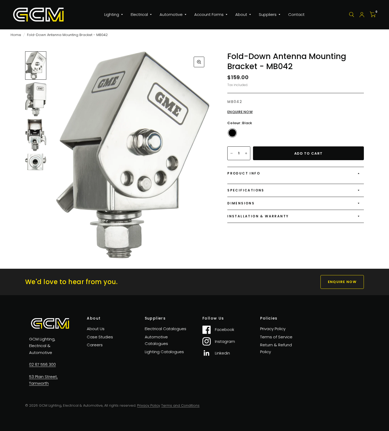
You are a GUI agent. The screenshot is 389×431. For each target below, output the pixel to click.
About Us (96, 328)
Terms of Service (276, 337)
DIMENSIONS (241, 203)
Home (16, 34)
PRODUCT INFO (243, 173)
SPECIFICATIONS (245, 190)
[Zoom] (199, 62)
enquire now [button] (342, 281)
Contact (296, 14)
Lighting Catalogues (164, 351)
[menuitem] (113, 14)
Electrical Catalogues (165, 328)
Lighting (111, 14)
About (241, 14)
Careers (95, 345)
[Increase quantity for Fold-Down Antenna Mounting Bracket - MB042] (246, 153)
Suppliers (268, 14)
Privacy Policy (273, 328)
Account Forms (209, 14)
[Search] (351, 14)
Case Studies (100, 337)
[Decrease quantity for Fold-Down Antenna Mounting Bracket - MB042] (232, 153)
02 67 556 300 (42, 364)
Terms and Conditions (180, 405)
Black (232, 133)
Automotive (171, 14)
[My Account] (362, 14)
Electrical (139, 14)
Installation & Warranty (258, 216)
